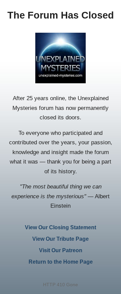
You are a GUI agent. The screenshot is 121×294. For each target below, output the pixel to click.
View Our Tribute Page (60, 239)
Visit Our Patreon (60, 250)
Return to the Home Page (61, 262)
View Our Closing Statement (60, 227)
